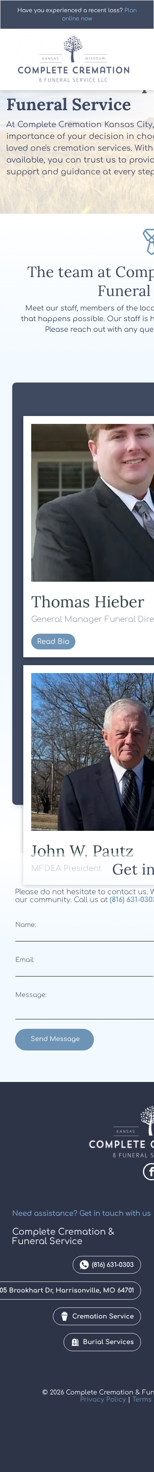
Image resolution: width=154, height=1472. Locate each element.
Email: (24, 959)
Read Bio (53, 641)
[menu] (142, 16)
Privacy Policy (103, 1399)
